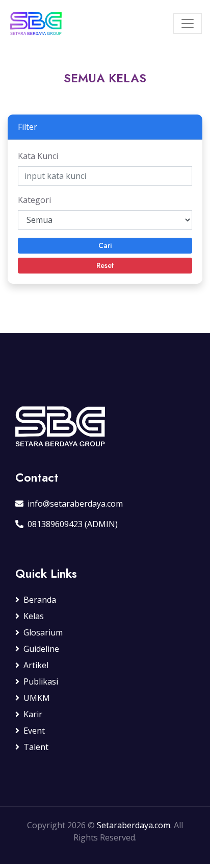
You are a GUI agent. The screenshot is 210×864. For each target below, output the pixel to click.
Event (34, 730)
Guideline (41, 648)
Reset (105, 265)
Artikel (35, 665)
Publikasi (40, 681)
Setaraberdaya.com (133, 825)
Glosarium (43, 632)
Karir (32, 714)
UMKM (36, 697)
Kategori (34, 200)
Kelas (33, 616)
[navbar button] (187, 23)
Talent (35, 747)
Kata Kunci (38, 156)
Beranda (39, 599)
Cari (105, 245)
